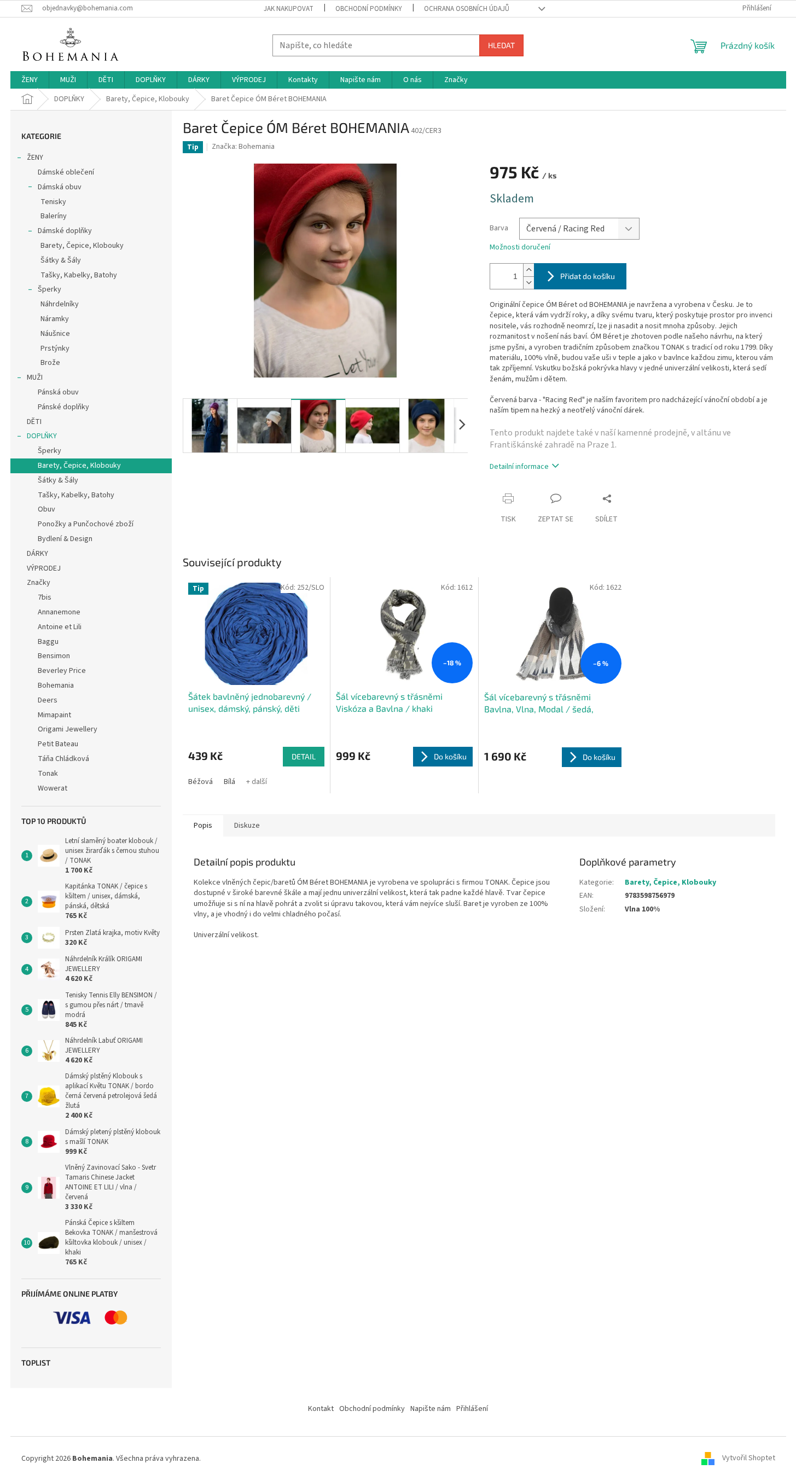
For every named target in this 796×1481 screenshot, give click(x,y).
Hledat (501, 45)
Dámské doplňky (65, 230)
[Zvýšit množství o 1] (528, 270)
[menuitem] (29, 80)
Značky (38, 582)
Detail (304, 756)
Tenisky (53, 201)
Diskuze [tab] (247, 825)
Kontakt (321, 1408)
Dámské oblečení (66, 172)
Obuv (46, 509)
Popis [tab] (203, 825)
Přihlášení (472, 1408)
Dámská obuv (60, 187)
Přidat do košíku (587, 276)
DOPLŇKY (42, 436)
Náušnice (55, 333)
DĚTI (34, 421)
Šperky (49, 289)
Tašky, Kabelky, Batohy (78, 275)
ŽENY (35, 157)
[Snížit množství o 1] (528, 282)
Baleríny (53, 216)
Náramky (54, 318)
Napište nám (430, 1408)
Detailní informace (519, 466)
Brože (50, 362)
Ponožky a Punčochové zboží (85, 524)
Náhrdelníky (59, 304)
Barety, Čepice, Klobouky (82, 245)
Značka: (243, 146)
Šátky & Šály (60, 260)
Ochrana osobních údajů (466, 9)
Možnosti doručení (520, 247)
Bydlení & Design (65, 538)
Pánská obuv (58, 392)
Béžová (200, 781)
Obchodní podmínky (368, 9)
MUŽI (35, 377)
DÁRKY (37, 553)
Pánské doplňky (63, 407)
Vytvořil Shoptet (748, 1458)
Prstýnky (54, 348)
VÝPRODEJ (44, 568)
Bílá (229, 781)
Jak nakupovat (288, 9)
